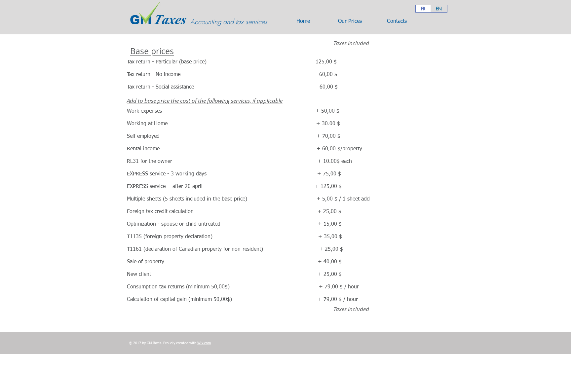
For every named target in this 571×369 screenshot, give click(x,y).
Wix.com (204, 343)
